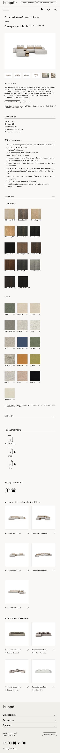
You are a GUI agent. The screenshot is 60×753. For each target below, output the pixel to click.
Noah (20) (20, 365)
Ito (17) (6, 348)
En (16, 3)
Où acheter (12, 102)
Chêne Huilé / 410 (9, 237)
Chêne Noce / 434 (10, 271)
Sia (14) (19, 382)
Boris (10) (7, 314)
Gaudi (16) (19, 331)
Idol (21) (32, 331)
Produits (9, 17)
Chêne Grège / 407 (36, 220)
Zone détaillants (28, 3)
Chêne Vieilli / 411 (21, 237)
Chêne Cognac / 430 (23, 254)
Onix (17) (6, 382)
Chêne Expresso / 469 (24, 287)
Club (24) (32, 314)
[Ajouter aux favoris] (23, 102)
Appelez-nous (49, 734)
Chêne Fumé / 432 (36, 254)
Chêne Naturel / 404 (10, 220)
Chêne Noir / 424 (9, 254)
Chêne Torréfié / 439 (10, 287)
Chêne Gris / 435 (21, 271)
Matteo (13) (33, 348)
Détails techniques (10, 444)
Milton (7, 22)
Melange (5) (8, 365)
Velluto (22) (33, 382)
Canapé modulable (13, 533)
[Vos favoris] (48, 9)
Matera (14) (20, 348)
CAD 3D (10, 456)
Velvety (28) (8, 399)
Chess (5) (20, 314)
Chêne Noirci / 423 (35, 237)
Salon (17, 17)
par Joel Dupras (10, 83)
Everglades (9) (8, 331)
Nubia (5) (32, 365)
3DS (10, 468)
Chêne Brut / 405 (22, 220)
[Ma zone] (41, 9)
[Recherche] (55, 9)
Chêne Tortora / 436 (35, 271)
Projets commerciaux (47, 3)
